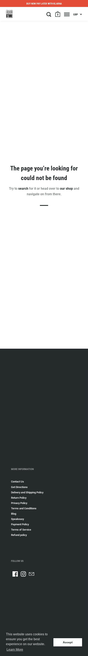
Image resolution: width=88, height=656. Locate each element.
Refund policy (19, 535)
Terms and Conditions (23, 508)
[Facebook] (15, 574)
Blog (13, 513)
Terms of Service (21, 529)
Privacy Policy (19, 503)
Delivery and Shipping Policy (27, 492)
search (23, 188)
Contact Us (17, 481)
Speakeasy (17, 519)
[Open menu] (67, 14)
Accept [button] (68, 642)
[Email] (31, 574)
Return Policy (18, 497)
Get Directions (19, 487)
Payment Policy (20, 524)
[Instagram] (23, 574)
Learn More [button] (15, 649)
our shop (66, 188)
